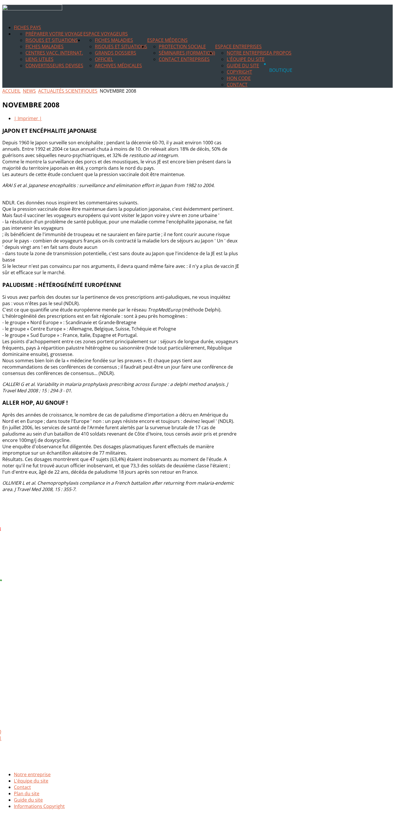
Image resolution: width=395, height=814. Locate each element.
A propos (280, 53)
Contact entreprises (184, 59)
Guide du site (243, 65)
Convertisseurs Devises (54, 65)
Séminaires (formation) (187, 53)
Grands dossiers (115, 53)
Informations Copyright (39, 806)
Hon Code (239, 78)
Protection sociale (182, 46)
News (29, 91)
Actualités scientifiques (67, 91)
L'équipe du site (246, 59)
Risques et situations (51, 40)
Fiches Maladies (44, 46)
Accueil (11, 91)
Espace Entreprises (238, 46)
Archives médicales (118, 65)
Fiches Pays (27, 27)
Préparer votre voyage (54, 34)
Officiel (104, 59)
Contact (237, 84)
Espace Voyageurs (105, 34)
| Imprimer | (28, 118)
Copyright (239, 72)
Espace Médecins (167, 40)
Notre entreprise (248, 53)
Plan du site (26, 793)
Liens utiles (39, 59)
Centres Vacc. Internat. (54, 53)
